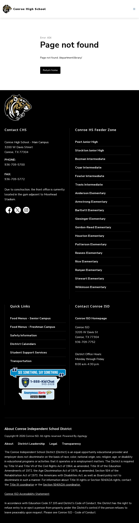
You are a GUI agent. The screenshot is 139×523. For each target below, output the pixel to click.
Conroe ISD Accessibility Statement (27, 494)
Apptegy (82, 436)
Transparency (71, 444)
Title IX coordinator (22, 484)
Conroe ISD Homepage (91, 318)
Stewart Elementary (89, 279)
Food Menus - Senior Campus (30, 318)
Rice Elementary (86, 261)
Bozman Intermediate (90, 159)
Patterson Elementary (90, 244)
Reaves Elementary (88, 253)
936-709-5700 (15, 165)
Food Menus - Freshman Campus (32, 327)
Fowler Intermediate (89, 176)
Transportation (20, 361)
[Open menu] (134, 9)
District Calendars (23, 344)
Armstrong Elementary (91, 202)
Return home (50, 70)
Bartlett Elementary (89, 210)
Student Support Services (28, 353)
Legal (53, 444)
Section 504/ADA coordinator (61, 484)
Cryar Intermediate (88, 168)
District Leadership (31, 444)
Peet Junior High (86, 142)
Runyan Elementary (88, 270)
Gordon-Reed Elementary (93, 227)
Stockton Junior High (89, 150)
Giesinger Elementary (90, 219)
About (9, 444)
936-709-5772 (15, 179)
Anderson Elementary (90, 193)
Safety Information (23, 335)
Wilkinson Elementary (90, 287)
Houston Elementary (89, 236)
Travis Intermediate (89, 185)
